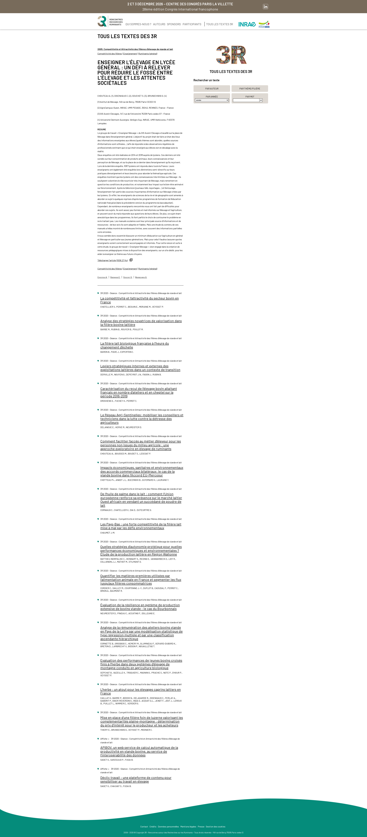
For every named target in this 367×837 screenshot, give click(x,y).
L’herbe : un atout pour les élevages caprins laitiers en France (140, 691)
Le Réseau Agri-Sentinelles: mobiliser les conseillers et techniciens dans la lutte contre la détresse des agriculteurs (141, 419)
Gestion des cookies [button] (215, 826)
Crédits (153, 826)
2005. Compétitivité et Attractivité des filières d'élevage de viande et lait (135, 49)
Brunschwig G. (141, 277)
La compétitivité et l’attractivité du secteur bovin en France (139, 300)
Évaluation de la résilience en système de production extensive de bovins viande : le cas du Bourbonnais (140, 607)
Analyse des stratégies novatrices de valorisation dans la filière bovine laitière (141, 323)
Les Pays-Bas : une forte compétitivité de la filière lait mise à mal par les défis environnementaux (140, 526)
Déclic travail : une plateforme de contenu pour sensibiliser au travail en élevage (135, 779)
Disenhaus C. (115, 277)
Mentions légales (188, 826)
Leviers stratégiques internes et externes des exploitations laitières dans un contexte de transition (140, 368)
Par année (212, 96)
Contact (144, 826)
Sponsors (174, 24)
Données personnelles (168, 826)
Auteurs (159, 24)
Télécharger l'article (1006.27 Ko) (112, 260)
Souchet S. (127, 277)
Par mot (249, 96)
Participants (192, 24)
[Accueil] (110, 21)
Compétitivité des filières (109, 53)
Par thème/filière (249, 88)
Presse (201, 826)
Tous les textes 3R (219, 24)
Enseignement (130, 53)
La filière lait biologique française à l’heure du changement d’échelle (134, 345)
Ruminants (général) (147, 53)
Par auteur (211, 88)
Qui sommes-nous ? (138, 24)
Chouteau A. (102, 277)
